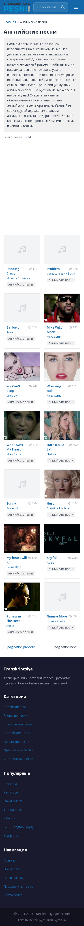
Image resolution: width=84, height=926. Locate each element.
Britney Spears (56, 621)
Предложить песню (18, 886)
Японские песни (15, 715)
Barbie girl (14, 327)
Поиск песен (13, 869)
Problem (53, 269)
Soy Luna (10, 784)
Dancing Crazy (12, 271)
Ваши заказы (13, 878)
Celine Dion (13, 567)
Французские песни (18, 750)
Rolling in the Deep (13, 618)
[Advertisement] (42, 187)
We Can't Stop (13, 388)
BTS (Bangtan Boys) (18, 827)
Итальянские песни (18, 759)
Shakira (51, 454)
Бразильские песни (18, 724)
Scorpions (11, 835)
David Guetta (13, 801)
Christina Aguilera (58, 508)
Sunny (11, 503)
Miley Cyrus (54, 337)
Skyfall (52, 558)
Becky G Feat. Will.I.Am (61, 274)
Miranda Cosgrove (18, 278)
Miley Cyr (12, 396)
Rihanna (9, 818)
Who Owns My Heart (14, 447)
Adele (50, 563)
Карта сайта (13, 895)
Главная (10, 860)
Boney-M (12, 508)
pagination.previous (21, 647)
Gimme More (57, 616)
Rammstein (12, 792)
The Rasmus (13, 809)
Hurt (50, 503)
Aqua (9, 332)
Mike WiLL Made (54, 329)
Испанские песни (16, 741)
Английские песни (17, 733)
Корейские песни (16, 707)
